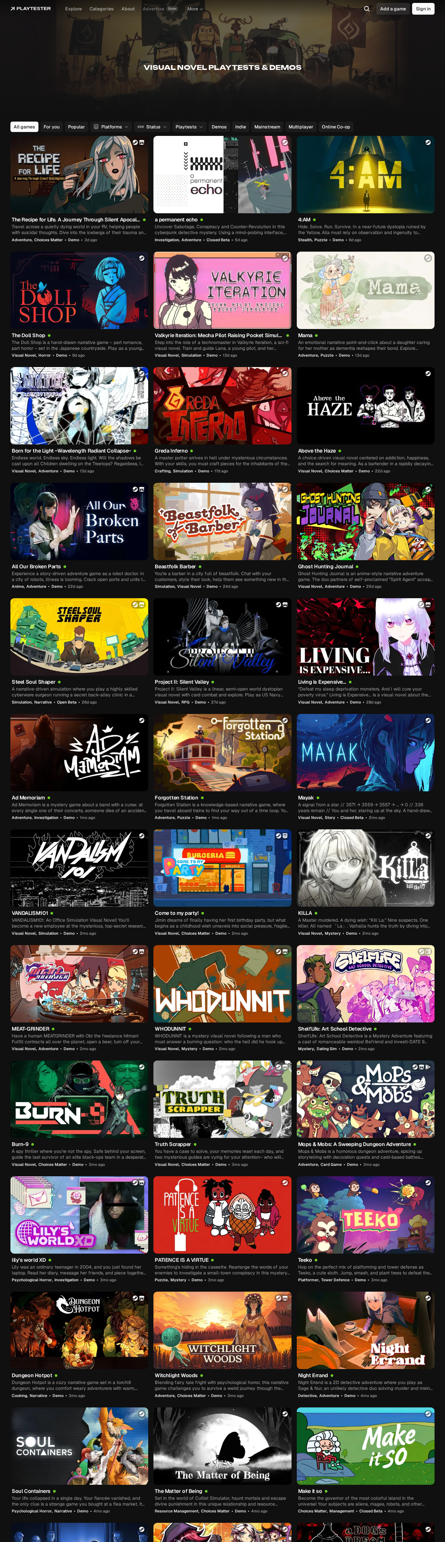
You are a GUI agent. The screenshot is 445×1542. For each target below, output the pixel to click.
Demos (219, 127)
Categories (102, 9)
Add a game (393, 9)
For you (52, 127)
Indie (240, 127)
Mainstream (267, 127)
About (128, 9)
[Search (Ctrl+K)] (367, 9)
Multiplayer (301, 127)
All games (24, 127)
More (192, 9)
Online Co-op (336, 127)
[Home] (30, 9)
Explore (73, 9)
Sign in (423, 9)
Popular (76, 127)
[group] (222, 126)
